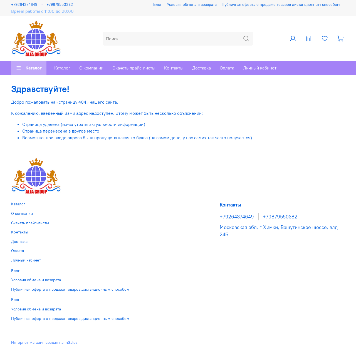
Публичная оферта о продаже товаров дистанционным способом (281, 4)
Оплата (227, 68)
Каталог (34, 68)
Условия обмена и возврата (192, 4)
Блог (157, 4)
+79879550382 (59, 4)
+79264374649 (24, 4)
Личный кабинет (259, 68)
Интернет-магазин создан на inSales (44, 342)
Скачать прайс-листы (133, 68)
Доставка (201, 68)
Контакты (173, 68)
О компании (91, 68)
